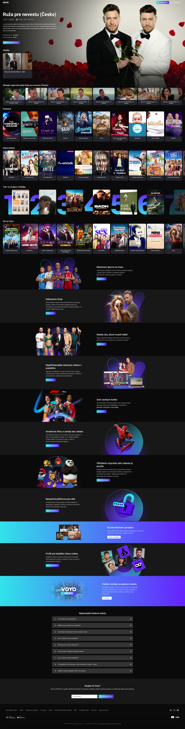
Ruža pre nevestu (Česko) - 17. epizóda (104, 102)
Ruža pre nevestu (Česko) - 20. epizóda (36, 102)
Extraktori (11, 177)
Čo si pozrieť (43, 710)
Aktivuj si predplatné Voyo (11, 42)
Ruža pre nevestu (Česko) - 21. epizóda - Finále (14, 102)
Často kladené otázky (11, 710)
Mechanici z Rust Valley (29, 138)
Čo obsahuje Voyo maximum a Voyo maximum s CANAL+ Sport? (76, 664)
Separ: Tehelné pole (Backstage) (65, 251)
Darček (50, 710)
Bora (173, 250)
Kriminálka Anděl (47, 177)
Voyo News (94, 710)
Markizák (65, 177)
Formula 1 (114, 405)
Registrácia (163, 2)
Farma (101, 138)
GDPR (75, 710)
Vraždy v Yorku (119, 177)
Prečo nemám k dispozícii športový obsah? (69, 651)
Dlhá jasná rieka (101, 177)
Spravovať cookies (104, 710)
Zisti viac (50, 313)
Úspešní (173, 138)
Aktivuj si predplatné (52, 445)
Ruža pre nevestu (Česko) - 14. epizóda (171, 102)
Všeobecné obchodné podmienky (63, 710)
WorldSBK (114, 407)
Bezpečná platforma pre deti (60, 499)
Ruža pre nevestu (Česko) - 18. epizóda (81, 102)
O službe (21, 710)
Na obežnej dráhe (11, 138)
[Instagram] (174, 710)
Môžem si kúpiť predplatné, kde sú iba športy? (70, 671)
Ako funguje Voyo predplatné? (65, 619)
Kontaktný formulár (84, 710)
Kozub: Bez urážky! (48, 138)
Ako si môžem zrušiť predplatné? (66, 638)
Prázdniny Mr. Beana (137, 177)
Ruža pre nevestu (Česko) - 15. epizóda (149, 102)
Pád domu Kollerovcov (11, 250)
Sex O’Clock (101, 250)
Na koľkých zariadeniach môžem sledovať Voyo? (71, 632)
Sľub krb (65, 138)
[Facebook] (170, 710)
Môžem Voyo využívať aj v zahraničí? (68, 625)
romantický (11, 19)
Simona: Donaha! (83, 138)
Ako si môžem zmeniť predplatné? (67, 658)
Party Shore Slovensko (173, 177)
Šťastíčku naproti (119, 250)
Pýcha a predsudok (84, 177)
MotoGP (100, 407)
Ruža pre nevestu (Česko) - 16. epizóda (126, 102)
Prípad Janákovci (155, 250)
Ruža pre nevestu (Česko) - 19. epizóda (59, 102)
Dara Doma (29, 250)
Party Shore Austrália (155, 177)
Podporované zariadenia (32, 710)
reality (5, 19)
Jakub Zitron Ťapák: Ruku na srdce (119, 139)
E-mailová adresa (77, 696)
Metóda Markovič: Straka (83, 250)
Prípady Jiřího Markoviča (137, 250)
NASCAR (106, 407)
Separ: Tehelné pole (47, 250)
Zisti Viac (101, 279)
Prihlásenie (177, 2)
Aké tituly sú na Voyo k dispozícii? (67, 645)
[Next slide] (182, 97)
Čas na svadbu (155, 138)
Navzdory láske (30, 177)
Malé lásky (137, 138)
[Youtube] (177, 710)
